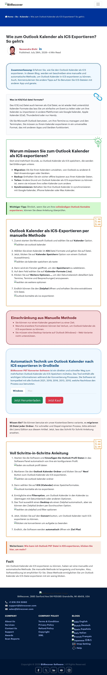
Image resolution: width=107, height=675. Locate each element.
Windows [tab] (18, 390)
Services (9, 624)
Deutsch (85, 625)
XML (40, 635)
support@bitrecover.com (22, 605)
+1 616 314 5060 (18, 601)
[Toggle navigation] (98, 4)
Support (9, 631)
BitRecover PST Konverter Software (30, 370)
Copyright (43, 631)
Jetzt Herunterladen (27, 400)
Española (85, 628)
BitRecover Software (52, 664)
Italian (82, 632)
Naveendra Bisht (28, 48)
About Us (10, 621)
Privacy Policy (46, 624)
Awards (9, 635)
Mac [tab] (30, 390)
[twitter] (46, 670)
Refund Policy (46, 628)
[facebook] (38, 670)
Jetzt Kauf (54, 400)
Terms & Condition (48, 621)
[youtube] (61, 670)
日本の (88, 639)
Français (87, 636)
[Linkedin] (40, 48)
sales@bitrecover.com (21, 608)
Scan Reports (12, 638)
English (83, 621)
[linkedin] (54, 670)
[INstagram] (69, 670)
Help (79, 647)
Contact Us (11, 628)
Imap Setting (83, 643)
